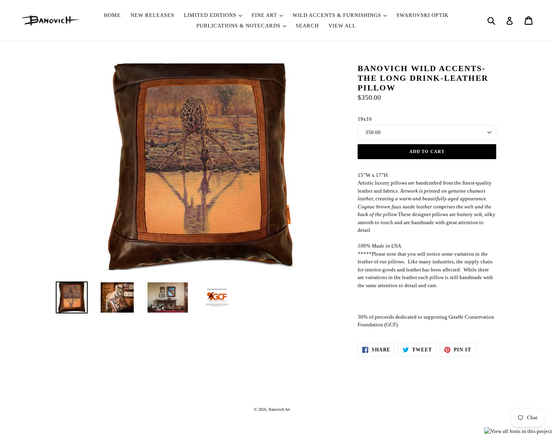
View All (342, 26)
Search (307, 26)
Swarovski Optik (422, 15)
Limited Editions (211, 15)
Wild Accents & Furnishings (338, 15)
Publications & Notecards (239, 26)
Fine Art (265, 15)
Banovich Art (279, 409)
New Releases (152, 15)
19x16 (365, 119)
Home (112, 15)
